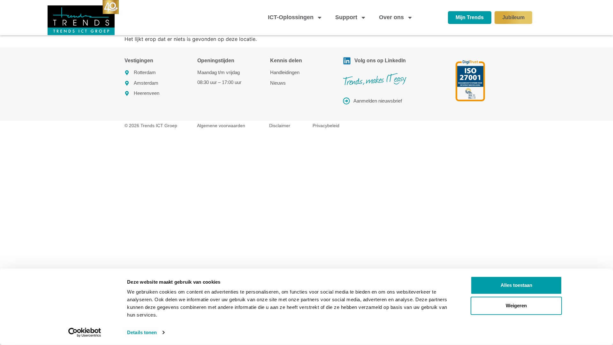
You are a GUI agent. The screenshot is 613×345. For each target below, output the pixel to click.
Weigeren (516, 305)
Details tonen (142, 332)
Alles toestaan (516, 285)
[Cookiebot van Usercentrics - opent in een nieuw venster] (85, 332)
